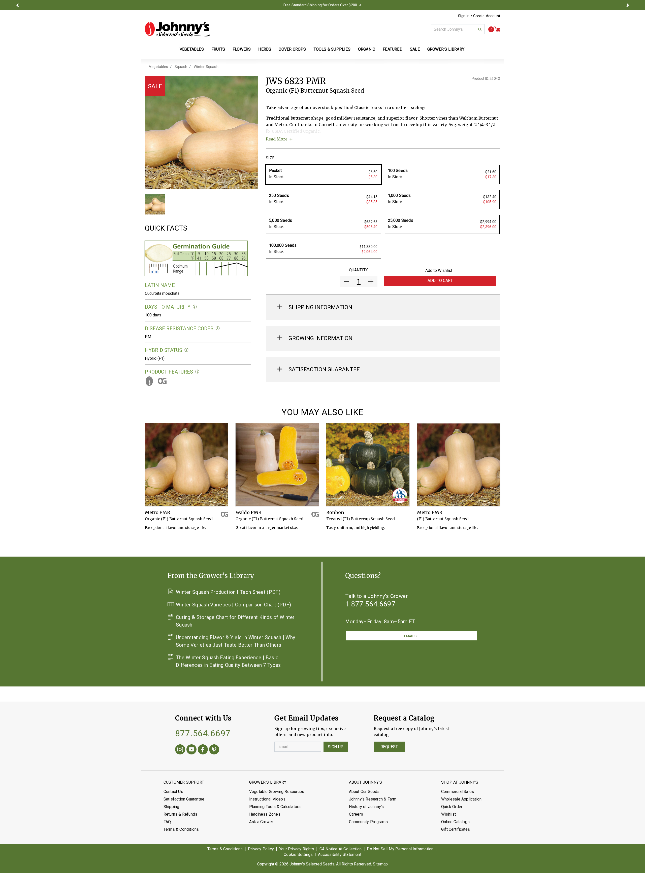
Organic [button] (366, 49)
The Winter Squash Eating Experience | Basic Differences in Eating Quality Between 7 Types (228, 661)
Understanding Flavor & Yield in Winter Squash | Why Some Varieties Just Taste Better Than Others (235, 641)
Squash (181, 66)
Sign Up (335, 746)
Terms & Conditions (181, 829)
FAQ (167, 821)
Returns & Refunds (180, 814)
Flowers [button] (242, 49)
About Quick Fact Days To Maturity (195, 307)
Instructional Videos (267, 799)
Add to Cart (440, 280)
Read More (276, 138)
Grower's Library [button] (446, 49)
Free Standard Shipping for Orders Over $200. (320, 5)
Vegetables (158, 66)
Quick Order (451, 806)
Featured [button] (392, 49)
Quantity (358, 270)
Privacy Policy (261, 849)
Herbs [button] (264, 49)
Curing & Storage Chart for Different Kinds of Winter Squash (235, 621)
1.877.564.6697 (370, 604)
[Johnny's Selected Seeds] (177, 29)
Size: (270, 158)
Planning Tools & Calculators (275, 806)
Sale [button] (415, 49)
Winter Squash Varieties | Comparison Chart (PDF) (233, 605)
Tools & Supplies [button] (332, 49)
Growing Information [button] (320, 338)
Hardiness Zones (264, 814)
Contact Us (173, 791)
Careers (356, 814)
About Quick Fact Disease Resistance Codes (218, 328)
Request (389, 746)
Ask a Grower (261, 821)
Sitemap (380, 864)
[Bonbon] (367, 464)
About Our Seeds (364, 791)
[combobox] (458, 29)
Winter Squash (206, 66)
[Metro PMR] (186, 464)
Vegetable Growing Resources (276, 791)
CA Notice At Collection (340, 849)
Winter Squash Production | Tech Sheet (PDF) (228, 592)
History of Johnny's (366, 806)
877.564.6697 (203, 733)
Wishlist (448, 814)
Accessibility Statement (339, 854)
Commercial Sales (457, 791)
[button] (17, 5)
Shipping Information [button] (320, 307)
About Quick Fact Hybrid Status (186, 350)
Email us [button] (411, 636)
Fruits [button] (218, 49)
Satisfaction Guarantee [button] (324, 369)
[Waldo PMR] (277, 464)
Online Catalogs (455, 821)
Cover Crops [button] (292, 49)
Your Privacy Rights (296, 849)
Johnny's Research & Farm (373, 799)
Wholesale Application (461, 799)
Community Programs (368, 821)
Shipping (171, 806)
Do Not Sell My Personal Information (400, 849)
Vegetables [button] (192, 49)
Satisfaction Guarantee (184, 799)
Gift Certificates (455, 829)
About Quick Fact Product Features (197, 372)
